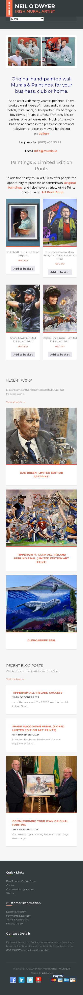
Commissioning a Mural (20, 889)
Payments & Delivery (18, 915)
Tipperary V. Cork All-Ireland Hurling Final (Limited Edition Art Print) (41, 558)
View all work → (15, 401)
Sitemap (11, 893)
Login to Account (16, 911)
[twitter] (30, 982)
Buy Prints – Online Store (21, 881)
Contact (11, 885)
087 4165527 (13, 950)
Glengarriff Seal (41, 640)
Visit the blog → (15, 679)
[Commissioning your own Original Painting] (41, 784)
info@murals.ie (40, 950)
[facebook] (13, 982)
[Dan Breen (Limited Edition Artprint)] (41, 436)
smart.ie (47, 973)
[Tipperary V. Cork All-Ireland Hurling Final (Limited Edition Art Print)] (41, 518)
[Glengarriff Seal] (41, 603)
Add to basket (23, 268)
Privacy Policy (14, 923)
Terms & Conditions (17, 919)
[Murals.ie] (41, 8)
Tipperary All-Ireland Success (37, 692)
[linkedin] (21, 982)
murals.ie (64, 968)
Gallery (43, 133)
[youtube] (38, 982)
